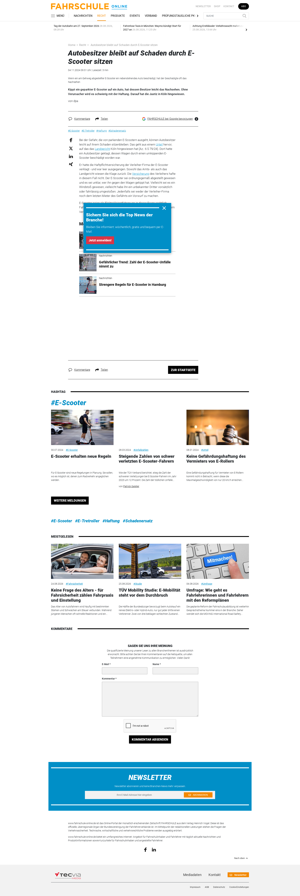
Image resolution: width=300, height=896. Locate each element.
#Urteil (204, 450)
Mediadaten (192, 875)
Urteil (159, 144)
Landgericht (102, 149)
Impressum (195, 887)
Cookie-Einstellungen (239, 887)
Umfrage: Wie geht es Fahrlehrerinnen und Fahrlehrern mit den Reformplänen (217, 595)
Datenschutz (219, 887)
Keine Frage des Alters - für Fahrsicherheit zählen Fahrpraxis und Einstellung (82, 595)
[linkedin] (154, 849)
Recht (101, 15)
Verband (151, 15)
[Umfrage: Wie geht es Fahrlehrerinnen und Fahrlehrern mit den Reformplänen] (217, 561)
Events (135, 15)
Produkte (118, 15)
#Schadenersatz (138, 520)
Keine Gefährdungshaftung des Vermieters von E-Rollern (216, 459)
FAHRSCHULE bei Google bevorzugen (170, 118)
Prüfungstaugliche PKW (179, 15)
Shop (217, 6)
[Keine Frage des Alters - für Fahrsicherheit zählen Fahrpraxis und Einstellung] (82, 561)
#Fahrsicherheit (74, 583)
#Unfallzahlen (141, 450)
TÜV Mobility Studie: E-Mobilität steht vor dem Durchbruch (149, 593)
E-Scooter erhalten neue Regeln (81, 456)
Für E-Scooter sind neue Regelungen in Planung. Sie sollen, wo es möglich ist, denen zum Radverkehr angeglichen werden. (82, 476)
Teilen (104, 118)
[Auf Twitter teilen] (71, 148)
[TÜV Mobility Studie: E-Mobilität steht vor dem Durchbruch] (150, 561)
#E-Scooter (68, 403)
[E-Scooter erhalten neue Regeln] (82, 427)
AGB (207, 887)
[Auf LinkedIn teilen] (71, 156)
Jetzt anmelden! (100, 240)
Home (71, 45)
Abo (243, 6)
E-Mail (105, 664)
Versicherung (140, 173)
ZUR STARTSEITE (183, 370)
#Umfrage (206, 583)
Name (156, 664)
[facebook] (145, 849)
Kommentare (82, 118)
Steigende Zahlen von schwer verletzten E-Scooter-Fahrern (146, 459)
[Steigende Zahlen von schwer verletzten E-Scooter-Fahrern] (150, 427)
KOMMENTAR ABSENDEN (150, 739)
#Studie (138, 583)
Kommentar (108, 678)
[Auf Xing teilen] (71, 164)
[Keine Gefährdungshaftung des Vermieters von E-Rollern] (217, 427)
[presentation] (246, 29)
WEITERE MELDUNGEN (70, 500)
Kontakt (228, 6)
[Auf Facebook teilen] (71, 140)
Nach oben (239, 858)
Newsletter (203, 6)
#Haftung (111, 520)
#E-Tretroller (87, 520)
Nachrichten (83, 15)
